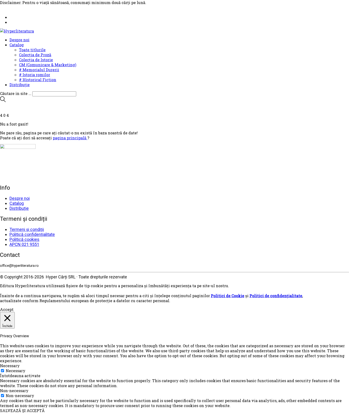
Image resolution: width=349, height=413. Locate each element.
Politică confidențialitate (32, 234)
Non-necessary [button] (14, 390)
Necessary (15, 370)
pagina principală (70, 137)
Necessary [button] (10, 365)
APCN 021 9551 (24, 244)
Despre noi (19, 198)
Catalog (16, 203)
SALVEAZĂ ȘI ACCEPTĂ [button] (22, 410)
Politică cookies (24, 239)
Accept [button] (7, 309)
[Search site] (3, 100)
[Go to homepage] (17, 30)
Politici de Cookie (227, 295)
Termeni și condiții (26, 229)
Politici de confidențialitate (276, 295)
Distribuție (19, 208)
